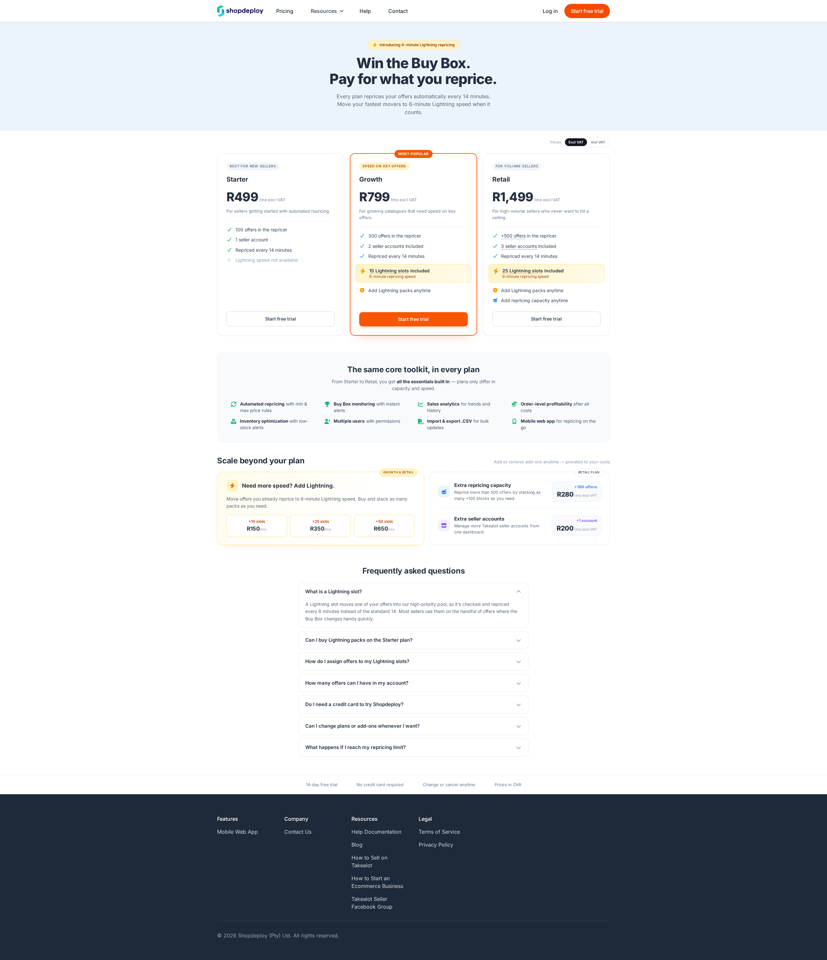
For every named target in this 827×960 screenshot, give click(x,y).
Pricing (284, 11)
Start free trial (587, 11)
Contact (398, 11)
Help (365, 11)
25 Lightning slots (522, 270)
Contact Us (297, 831)
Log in (550, 11)
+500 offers (513, 235)
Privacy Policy (436, 844)
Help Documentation (376, 831)
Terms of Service (439, 831)
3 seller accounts (519, 246)
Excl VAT (576, 142)
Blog (356, 844)
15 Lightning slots (389, 270)
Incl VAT (598, 142)
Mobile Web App (237, 831)
